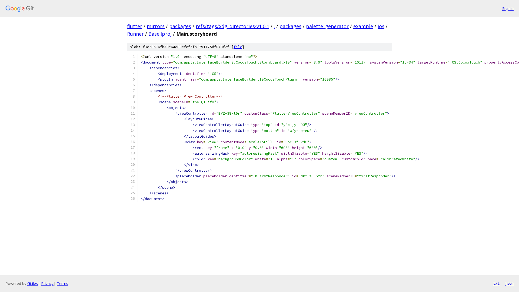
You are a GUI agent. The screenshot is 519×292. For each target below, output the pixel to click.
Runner (135, 34)
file (238, 47)
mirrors (156, 26)
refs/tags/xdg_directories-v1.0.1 (232, 26)
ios (381, 26)
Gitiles (32, 283)
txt (496, 283)
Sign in (508, 8)
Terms (62, 283)
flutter (134, 26)
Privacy (47, 283)
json (509, 283)
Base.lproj (160, 34)
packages (180, 26)
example (363, 26)
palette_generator (327, 26)
